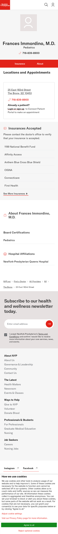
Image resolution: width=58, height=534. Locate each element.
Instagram (9, 468)
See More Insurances (14, 193)
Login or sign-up (16, 108)
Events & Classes (14, 392)
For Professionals (14, 424)
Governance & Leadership (18, 364)
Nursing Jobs (11, 448)
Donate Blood (11, 413)
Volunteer (9, 408)
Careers (8, 444)
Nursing (8, 433)
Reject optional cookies (29, 530)
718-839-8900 (31, 53)
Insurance (20, 63)
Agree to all (29, 525)
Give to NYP (11, 404)
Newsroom (10, 388)
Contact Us (10, 373)
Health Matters (12, 384)
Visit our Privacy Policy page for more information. (25, 518)
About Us (9, 360)
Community (10, 368)
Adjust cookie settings (12, 513)
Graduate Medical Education (20, 428)
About (40, 63)
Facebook (28, 468)
